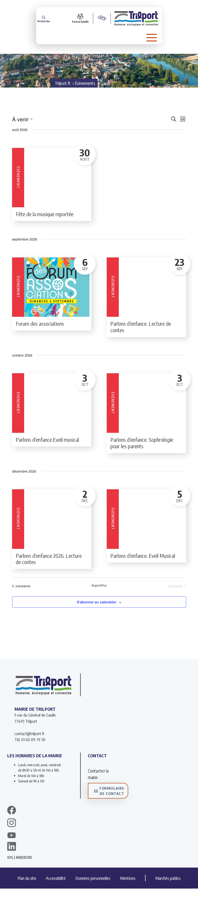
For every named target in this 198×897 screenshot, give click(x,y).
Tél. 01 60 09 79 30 (29, 739)
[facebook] (11, 811)
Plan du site (26, 878)
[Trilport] (136, 18)
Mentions (127, 878)
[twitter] (11, 835)
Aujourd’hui (99, 585)
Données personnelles (92, 878)
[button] (43, 18)
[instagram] (11, 823)
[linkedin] (11, 847)
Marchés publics (168, 878)
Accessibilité (56, 878)
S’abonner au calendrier (96, 602)
